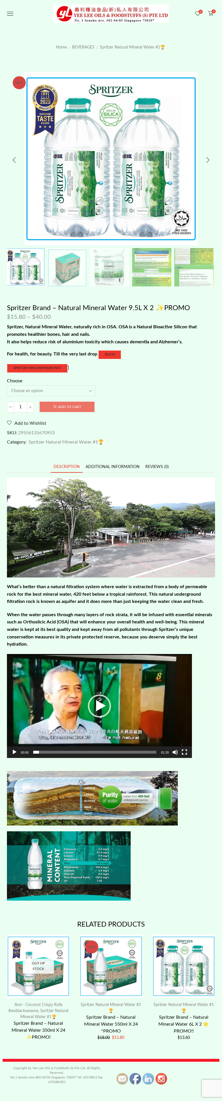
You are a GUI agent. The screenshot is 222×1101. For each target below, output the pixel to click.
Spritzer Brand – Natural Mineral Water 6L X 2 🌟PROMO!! (183, 1024)
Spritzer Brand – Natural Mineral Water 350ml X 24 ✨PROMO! (38, 1030)
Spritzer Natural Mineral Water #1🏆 (132, 47)
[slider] (94, 752)
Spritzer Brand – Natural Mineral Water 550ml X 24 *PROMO (111, 1024)
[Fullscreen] (184, 752)
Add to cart (69, 407)
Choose (14, 381)
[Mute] (175, 752)
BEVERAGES (83, 47)
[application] (99, 706)
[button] (14, 160)
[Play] (14, 752)
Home (61, 47)
